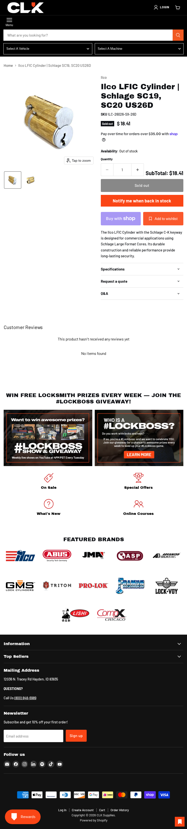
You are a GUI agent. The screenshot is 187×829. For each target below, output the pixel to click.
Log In (62, 810)
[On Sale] (48, 482)
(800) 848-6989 (25, 698)
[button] (161, 7)
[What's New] (48, 508)
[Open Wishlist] (180, 822)
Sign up (76, 735)
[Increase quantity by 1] (137, 169)
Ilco (104, 77)
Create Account (83, 810)
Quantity (107, 159)
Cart (102, 810)
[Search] (178, 35)
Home (8, 65)
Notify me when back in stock (142, 200)
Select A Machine (110, 48)
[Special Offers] (138, 482)
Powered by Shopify (93, 820)
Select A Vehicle (17, 48)
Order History (120, 810)
